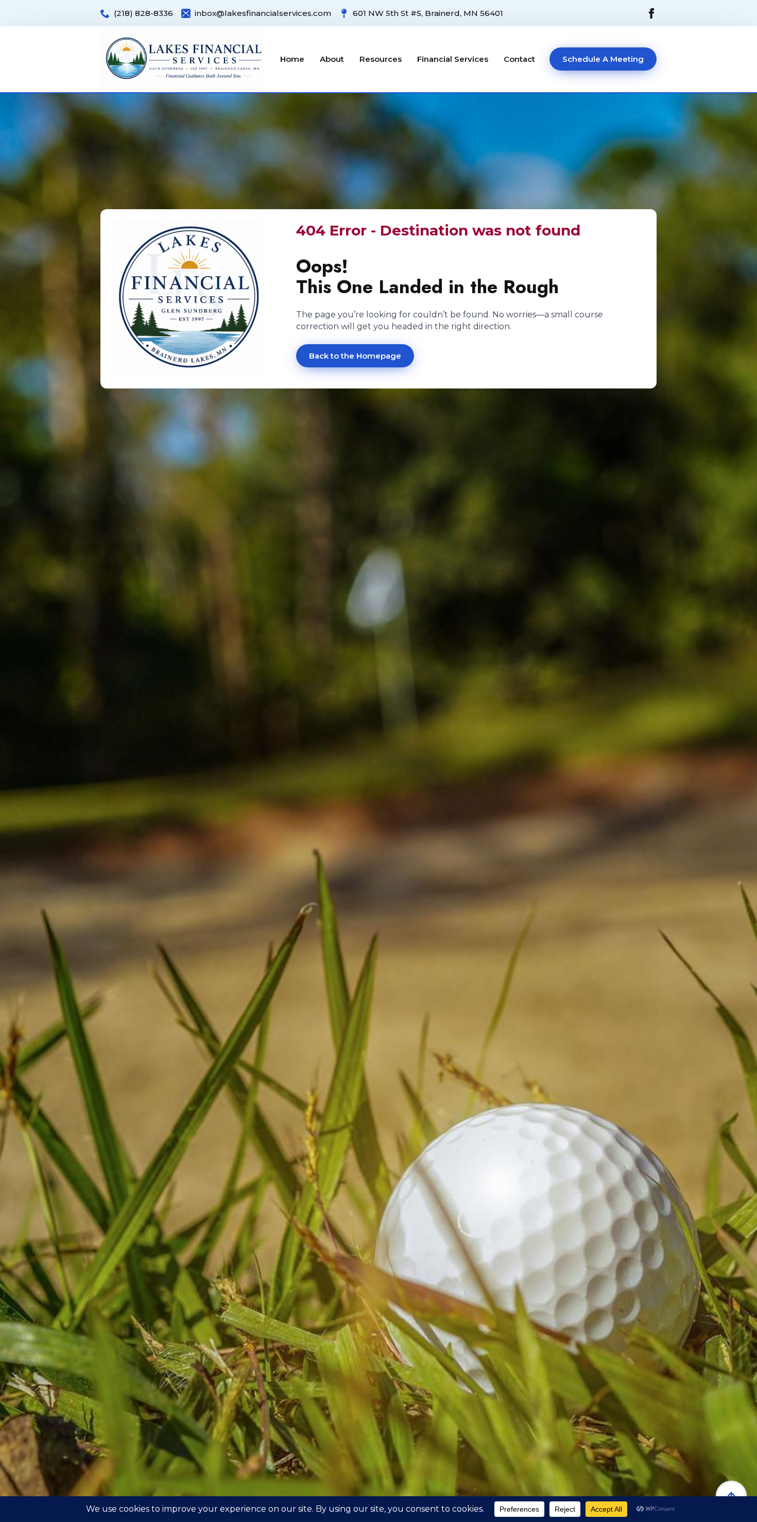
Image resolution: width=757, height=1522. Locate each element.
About (332, 59)
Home (292, 59)
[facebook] (651, 13)
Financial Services (452, 59)
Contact (519, 59)
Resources (380, 59)
